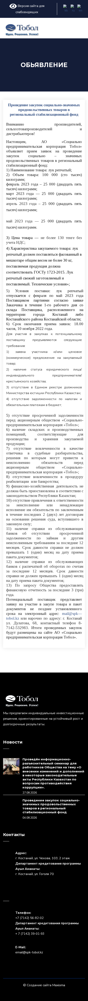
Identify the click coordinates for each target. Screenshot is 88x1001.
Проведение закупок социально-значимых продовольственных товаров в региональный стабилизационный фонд (51, 806)
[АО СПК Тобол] (22, 29)
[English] (80, 9)
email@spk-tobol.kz (29, 952)
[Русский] (73, 9)
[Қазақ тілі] (66, 9)
